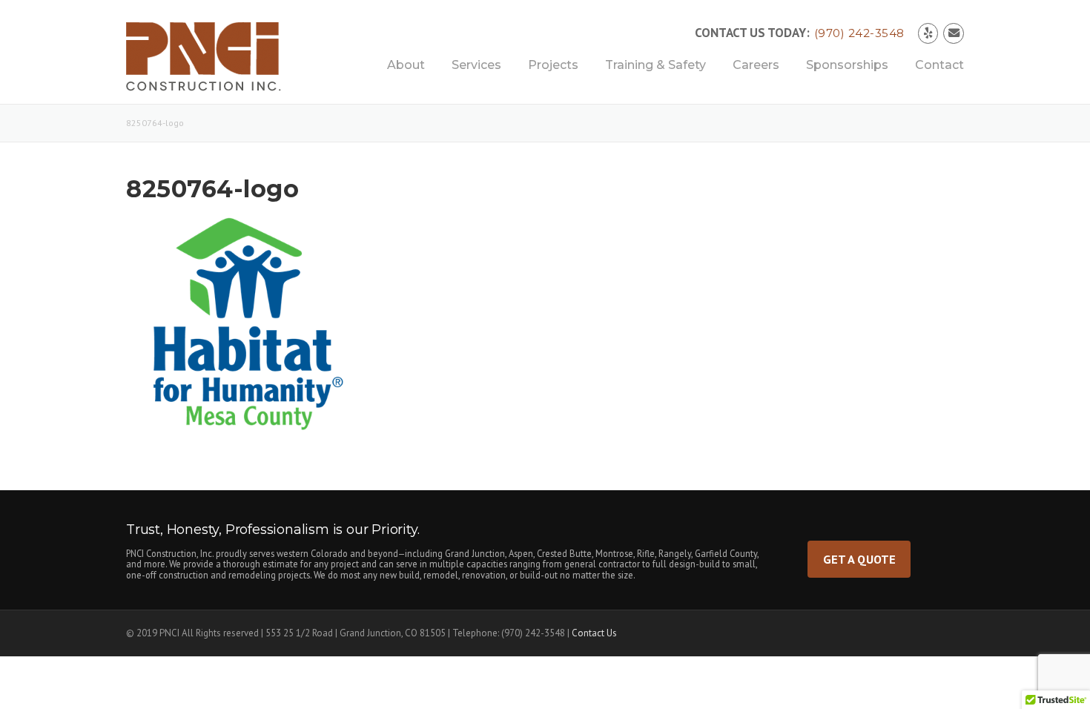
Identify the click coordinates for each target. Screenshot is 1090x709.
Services (476, 65)
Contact (939, 65)
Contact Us (594, 633)
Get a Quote (859, 559)
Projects (553, 65)
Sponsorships (847, 65)
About (406, 65)
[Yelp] (928, 32)
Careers (756, 65)
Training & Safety (655, 65)
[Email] (953, 32)
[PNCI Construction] (219, 62)
